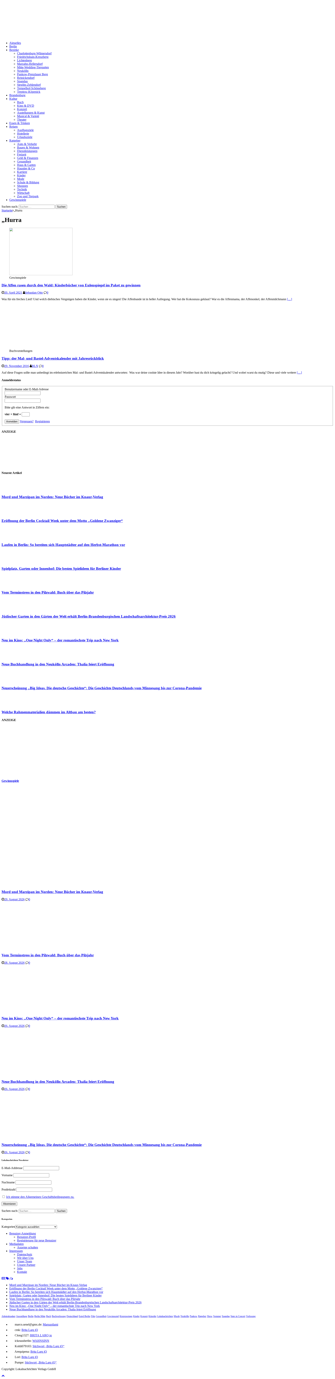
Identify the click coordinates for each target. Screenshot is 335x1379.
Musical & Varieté (28, 116)
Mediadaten (16, 1244)
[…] (289, 299)
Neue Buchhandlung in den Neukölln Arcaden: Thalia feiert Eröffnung (58, 664)
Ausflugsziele (25, 130)
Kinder (21, 175)
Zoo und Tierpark (28, 196)
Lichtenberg (24, 60)
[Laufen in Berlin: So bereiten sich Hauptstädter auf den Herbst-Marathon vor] (17, 537)
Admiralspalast (8, 1316)
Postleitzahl (9, 1189)
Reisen (13, 126)
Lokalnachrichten (165, 1316)
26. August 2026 (14, 1025)
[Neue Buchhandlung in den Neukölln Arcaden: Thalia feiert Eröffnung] (17, 656)
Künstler (152, 1316)
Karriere (22, 172)
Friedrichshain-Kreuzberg (32, 56)
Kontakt (22, 1271)
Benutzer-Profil (26, 1237)
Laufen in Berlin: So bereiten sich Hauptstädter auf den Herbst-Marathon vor (63, 545)
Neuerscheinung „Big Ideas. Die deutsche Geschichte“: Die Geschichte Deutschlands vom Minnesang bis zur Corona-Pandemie (102, 688)
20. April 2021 (13, 292)
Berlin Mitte (39, 1316)
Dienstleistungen (27, 151)
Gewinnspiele (17, 199)
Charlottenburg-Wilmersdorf (34, 53)
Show (209, 1316)
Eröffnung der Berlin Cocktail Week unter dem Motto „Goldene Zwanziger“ (62, 521)
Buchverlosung (59, 1316)
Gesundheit (24, 161)
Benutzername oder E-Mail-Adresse (27, 389)
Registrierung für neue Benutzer (36, 1240)
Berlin (13, 46)
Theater (21, 119)
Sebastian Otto (34, 292)
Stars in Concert (238, 1316)
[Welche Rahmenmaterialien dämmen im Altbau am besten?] (17, 704)
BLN (35, 366)
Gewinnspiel (113, 1316)
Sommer (217, 1316)
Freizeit (21, 154)
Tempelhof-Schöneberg (31, 88)
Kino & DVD (25, 105)
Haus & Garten (26, 165)
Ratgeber (14, 140)
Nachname (8, 1182)
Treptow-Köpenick (28, 91)
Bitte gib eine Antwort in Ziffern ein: (27, 407)
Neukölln (22, 70)
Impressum (16, 1251)
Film (93, 1316)
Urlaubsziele (24, 137)
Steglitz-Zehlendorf (29, 84)
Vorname (7, 1175)
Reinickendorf (26, 77)
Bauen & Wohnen (28, 147)
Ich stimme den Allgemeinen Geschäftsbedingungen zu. (40, 1196)
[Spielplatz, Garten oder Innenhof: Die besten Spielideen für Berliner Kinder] (17, 561)
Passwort (10, 396)
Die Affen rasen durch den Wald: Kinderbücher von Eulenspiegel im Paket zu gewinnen (71, 285)
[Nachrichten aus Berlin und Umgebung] (118, 36)
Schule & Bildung (28, 182)
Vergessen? (27, 421)
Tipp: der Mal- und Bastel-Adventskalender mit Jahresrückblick (53, 358)
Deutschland (72, 1316)
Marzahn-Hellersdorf (30, 63)
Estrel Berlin (84, 1316)
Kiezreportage (126, 1316)
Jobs (19, 1268)
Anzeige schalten (27, 1247)
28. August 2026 (14, 962)
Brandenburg (17, 95)
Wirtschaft (23, 192)
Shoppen (22, 185)
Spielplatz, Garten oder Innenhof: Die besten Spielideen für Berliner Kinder (61, 569)
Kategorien (8, 1226)
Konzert (22, 109)
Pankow (193, 1316)
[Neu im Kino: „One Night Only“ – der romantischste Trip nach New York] (17, 632)
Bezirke (14, 50)
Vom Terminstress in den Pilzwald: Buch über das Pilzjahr (48, 592)
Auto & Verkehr (27, 144)
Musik (177, 1316)
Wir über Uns (25, 1257)
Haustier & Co (26, 168)
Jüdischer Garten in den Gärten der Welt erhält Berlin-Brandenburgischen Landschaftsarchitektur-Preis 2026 (89, 616)
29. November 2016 (16, 366)
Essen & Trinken (19, 123)
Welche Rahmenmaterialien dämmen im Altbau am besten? (49, 712)
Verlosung (251, 1316)
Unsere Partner (26, 1264)
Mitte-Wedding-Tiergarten (33, 67)
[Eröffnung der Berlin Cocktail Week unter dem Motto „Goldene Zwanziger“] (17, 513)
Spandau (22, 81)
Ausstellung (21, 1316)
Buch (20, 102)
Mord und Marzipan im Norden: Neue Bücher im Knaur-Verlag (52, 497)
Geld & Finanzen (27, 158)
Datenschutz (24, 1254)
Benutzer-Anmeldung (22, 1233)
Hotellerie (23, 133)
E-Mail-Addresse (12, 1168)
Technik (22, 189)
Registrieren (42, 421)
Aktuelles (15, 43)
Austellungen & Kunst (31, 112)
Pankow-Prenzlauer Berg (32, 74)
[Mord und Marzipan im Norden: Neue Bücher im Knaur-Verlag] (17, 489)
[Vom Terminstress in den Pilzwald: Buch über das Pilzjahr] (17, 585)
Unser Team (24, 1261)
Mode (20, 179)
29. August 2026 (14, 899)
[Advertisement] (31, 750)
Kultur (13, 98)
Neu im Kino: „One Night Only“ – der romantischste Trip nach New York (60, 640)
